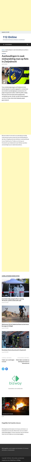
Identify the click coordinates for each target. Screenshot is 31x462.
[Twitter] (3, 369)
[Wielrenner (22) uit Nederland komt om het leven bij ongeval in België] (15, 314)
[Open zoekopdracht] (27, 44)
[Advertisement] (15, 15)
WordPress (12, 460)
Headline (4, 53)
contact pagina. (20, 434)
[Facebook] (6, 369)
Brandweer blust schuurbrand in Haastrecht (14, 350)
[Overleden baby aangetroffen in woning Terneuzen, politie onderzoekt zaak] (15, 288)
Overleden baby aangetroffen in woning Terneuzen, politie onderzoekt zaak (13, 299)
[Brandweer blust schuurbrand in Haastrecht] (15, 340)
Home (3, 49)
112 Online (10, 37)
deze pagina (8, 432)
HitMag (18, 460)
